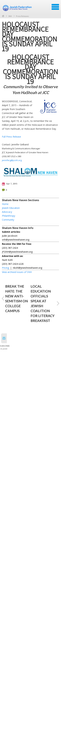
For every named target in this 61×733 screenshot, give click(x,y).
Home (3, 16)
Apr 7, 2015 (11, 183)
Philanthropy (8, 215)
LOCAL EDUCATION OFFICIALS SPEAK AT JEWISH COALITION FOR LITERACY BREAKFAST (42, 303)
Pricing (5, 267)
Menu (55, 7)
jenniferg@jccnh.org (12, 160)
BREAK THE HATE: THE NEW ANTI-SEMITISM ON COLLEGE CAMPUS (16, 298)
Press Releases (22, 16)
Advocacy (7, 211)
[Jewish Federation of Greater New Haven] (17, 8)
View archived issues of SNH (17, 272)
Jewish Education (11, 207)
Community (8, 219)
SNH (10, 16)
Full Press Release (11, 136)
